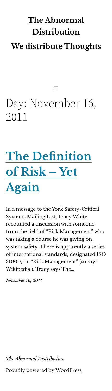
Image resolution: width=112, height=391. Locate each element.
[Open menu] (56, 88)
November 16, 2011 (24, 280)
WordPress (68, 370)
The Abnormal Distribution (35, 359)
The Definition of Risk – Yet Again (49, 172)
